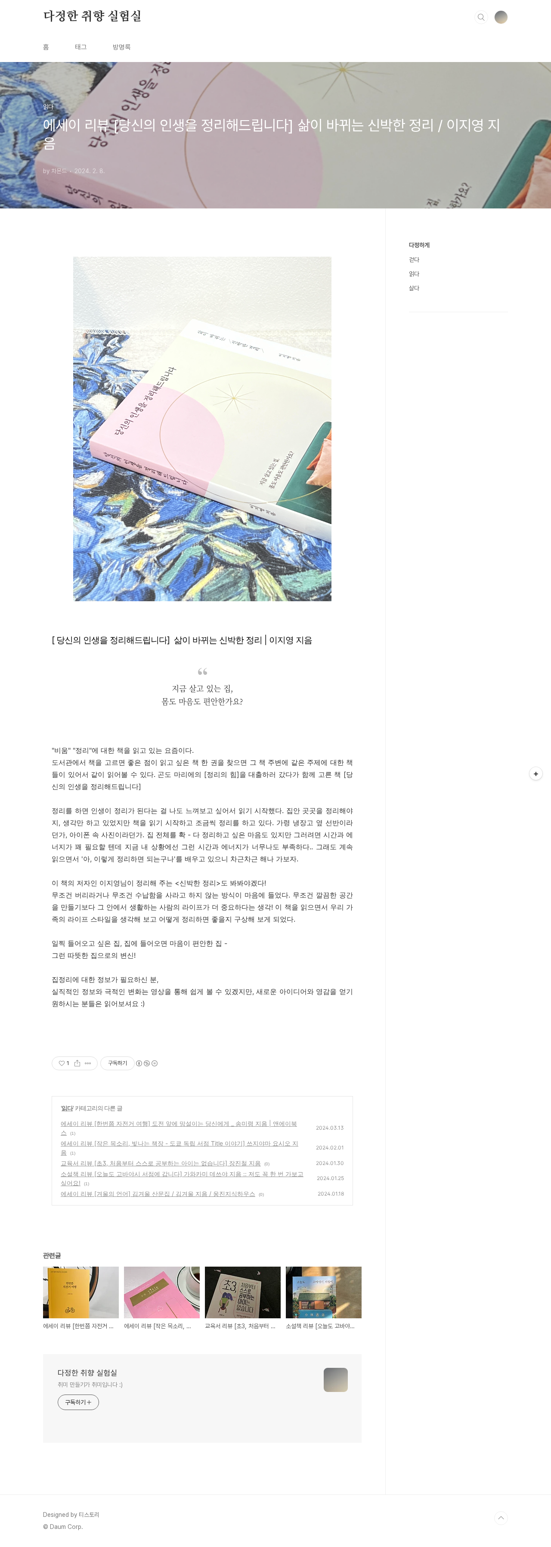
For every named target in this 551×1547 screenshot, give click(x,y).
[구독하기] (535, 773)
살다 (414, 288)
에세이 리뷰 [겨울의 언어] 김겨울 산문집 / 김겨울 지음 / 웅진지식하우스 (158, 1193)
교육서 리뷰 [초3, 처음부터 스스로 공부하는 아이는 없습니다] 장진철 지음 (161, 1163)
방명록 (122, 47)
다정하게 (419, 245)
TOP (501, 1518)
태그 (81, 47)
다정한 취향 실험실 (92, 17)
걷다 (414, 259)
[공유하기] (77, 1063)
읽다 (67, 1108)
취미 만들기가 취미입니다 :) (90, 1384)
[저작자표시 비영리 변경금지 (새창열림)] (146, 1063)
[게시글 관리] (88, 1063)
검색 (481, 17)
